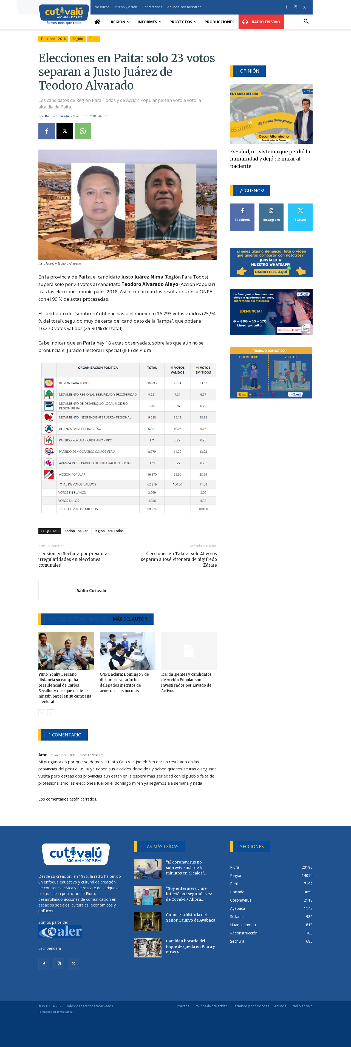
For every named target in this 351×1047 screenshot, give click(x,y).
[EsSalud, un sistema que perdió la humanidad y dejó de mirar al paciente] (271, 114)
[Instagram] (295, 7)
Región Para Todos (109, 531)
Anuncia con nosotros (184, 7)
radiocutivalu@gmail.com (84, 948)
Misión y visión (126, 7)
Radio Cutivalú (57, 116)
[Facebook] (286, 7)
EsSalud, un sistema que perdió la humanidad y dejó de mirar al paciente (270, 159)
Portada (183, 1006)
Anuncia (280, 1006)
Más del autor (130, 619)
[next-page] (50, 712)
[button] (306, 22)
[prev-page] (41, 712)
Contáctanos (152, 7)
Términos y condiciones (251, 1006)
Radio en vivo (302, 1006)
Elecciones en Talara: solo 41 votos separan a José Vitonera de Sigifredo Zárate (179, 559)
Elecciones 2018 (53, 38)
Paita (93, 38)
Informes (147, 21)
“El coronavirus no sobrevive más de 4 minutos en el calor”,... (186, 868)
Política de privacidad (211, 1006)
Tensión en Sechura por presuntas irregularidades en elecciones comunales (74, 559)
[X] (304, 7)
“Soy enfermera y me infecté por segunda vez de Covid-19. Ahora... (189, 894)
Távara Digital (65, 1011)
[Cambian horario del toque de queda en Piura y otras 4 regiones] (148, 947)
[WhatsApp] (83, 131)
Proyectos (180, 21)
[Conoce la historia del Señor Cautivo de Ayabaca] (148, 921)
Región (118, 21)
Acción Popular (76, 531)
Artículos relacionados (77, 619)
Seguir (271, 205)
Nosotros (102, 7)
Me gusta (242, 205)
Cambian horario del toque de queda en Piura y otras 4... (190, 946)
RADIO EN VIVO (265, 21)
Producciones (219, 21)
